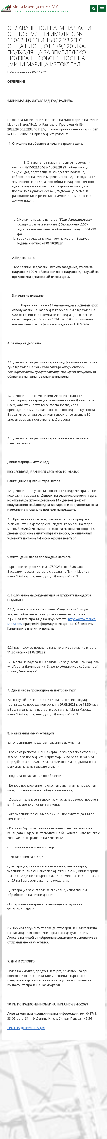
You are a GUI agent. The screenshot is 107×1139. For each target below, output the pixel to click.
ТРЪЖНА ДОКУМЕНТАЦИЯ (26, 1028)
